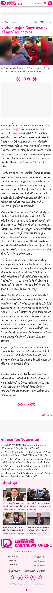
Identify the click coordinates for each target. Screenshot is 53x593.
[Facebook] (24, 404)
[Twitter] (29, 404)
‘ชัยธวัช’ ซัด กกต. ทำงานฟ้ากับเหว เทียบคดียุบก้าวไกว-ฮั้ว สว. (38, 530)
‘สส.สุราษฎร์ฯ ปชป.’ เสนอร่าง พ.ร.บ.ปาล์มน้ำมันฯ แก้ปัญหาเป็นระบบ (14, 506)
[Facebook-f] (13, 577)
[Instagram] (39, 577)
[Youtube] (26, 577)
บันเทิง (13, 22)
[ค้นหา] (50, 3)
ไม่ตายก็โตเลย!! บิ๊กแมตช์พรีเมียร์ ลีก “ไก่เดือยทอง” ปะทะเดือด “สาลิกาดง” (38, 506)
